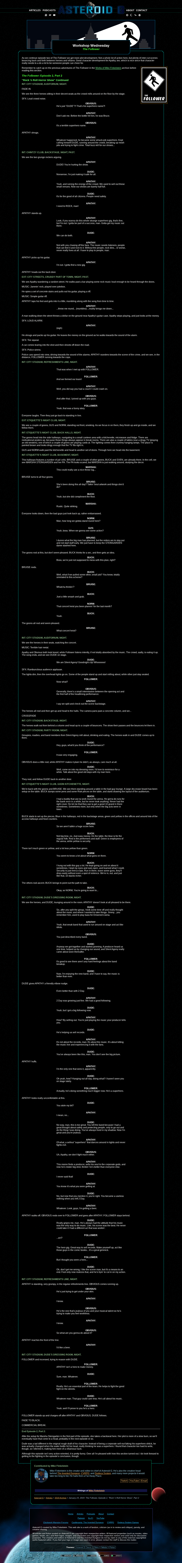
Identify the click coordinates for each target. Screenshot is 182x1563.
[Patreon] (46, 15)
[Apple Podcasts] (103, 1556)
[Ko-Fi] (50, 15)
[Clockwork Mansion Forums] (127, 15)
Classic (89, 1547)
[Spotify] (116, 1556)
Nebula (104, 1547)
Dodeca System (103, 1473)
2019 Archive (60, 1498)
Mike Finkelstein (97, 1490)
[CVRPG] (135, 15)
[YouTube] (54, 15)
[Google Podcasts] (91, 1556)
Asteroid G (39, 1498)
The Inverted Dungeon (68, 1473)
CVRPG (85, 1473)
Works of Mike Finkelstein (108, 68)
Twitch (124, 1481)
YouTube (134, 1481)
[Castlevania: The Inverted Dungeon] (131, 15)
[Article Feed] (65, 1556)
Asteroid (79, 1547)
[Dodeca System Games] (139, 15)
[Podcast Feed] (78, 1556)
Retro (96, 1547)
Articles (49, 1498)
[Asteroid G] (91, 10)
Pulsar (112, 1547)
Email (144, 1481)
